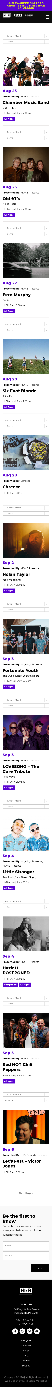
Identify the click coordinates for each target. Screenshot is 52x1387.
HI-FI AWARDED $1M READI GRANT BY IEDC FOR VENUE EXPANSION (26, 6)
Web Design (11, 1380)
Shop (26, 1350)
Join (40, 1268)
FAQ (26, 1355)
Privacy (26, 1365)
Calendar (26, 1345)
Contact (26, 1360)
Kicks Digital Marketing (34, 1380)
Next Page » (26, 1193)
